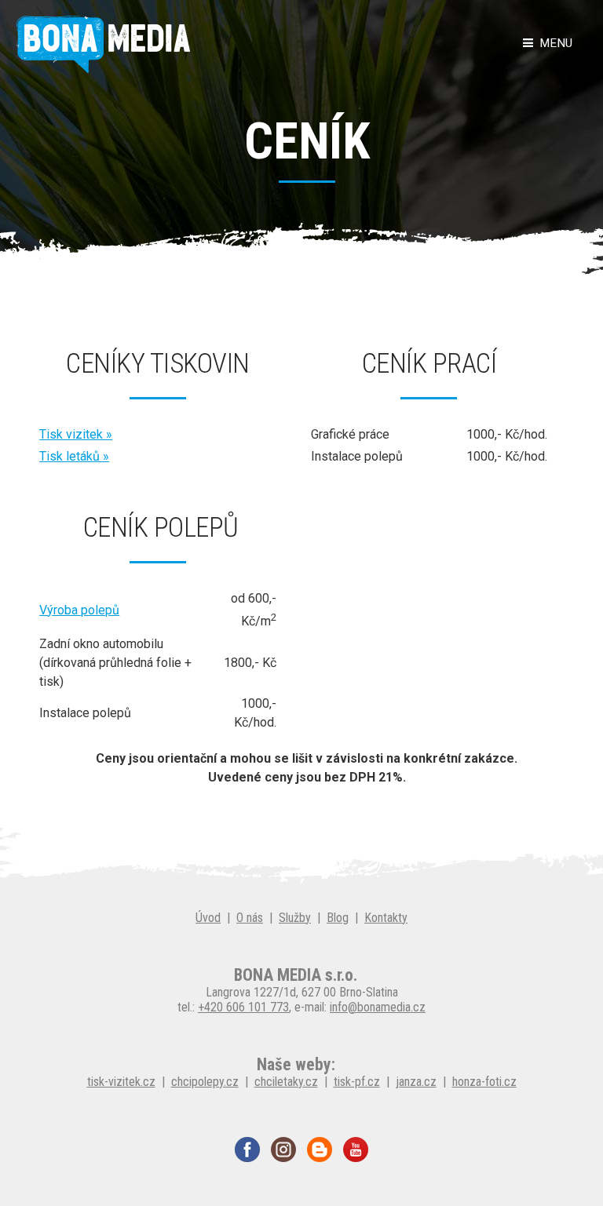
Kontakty (385, 917)
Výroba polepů (79, 610)
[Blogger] (319, 1148)
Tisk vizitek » (75, 434)
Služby (295, 917)
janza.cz (416, 1081)
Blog (338, 917)
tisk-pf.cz (357, 1081)
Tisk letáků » (74, 456)
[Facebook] (247, 1148)
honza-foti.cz (484, 1081)
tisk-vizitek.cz (121, 1081)
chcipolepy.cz (205, 1081)
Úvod (208, 917)
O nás (249, 917)
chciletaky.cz (286, 1081)
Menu (552, 43)
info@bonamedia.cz (378, 1007)
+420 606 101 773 (243, 1007)
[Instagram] (283, 1148)
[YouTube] (355, 1148)
